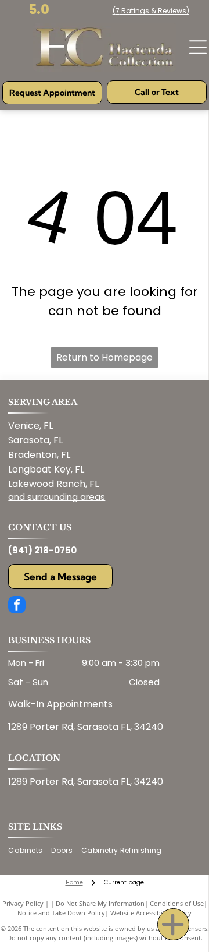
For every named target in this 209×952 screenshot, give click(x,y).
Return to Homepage (104, 357)
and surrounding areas (56, 497)
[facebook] (17, 606)
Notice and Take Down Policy (61, 912)
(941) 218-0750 (42, 550)
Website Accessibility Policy (151, 912)
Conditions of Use (177, 903)
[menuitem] (29, 851)
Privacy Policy (23, 903)
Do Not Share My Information (100, 903)
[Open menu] (198, 47)
